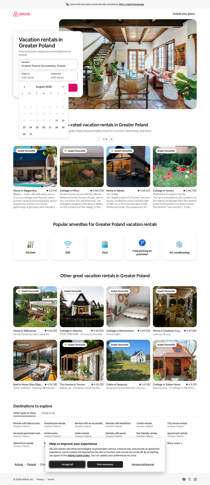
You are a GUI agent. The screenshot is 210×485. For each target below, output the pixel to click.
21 (56, 120)
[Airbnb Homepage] (21, 14)
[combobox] (48, 66)
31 (31, 134)
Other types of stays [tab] (24, 413)
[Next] (111, 139)
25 (37, 127)
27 (50, 127)
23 (24, 127)
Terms (50, 479)
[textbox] (33, 77)
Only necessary (105, 464)
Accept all (67, 464)
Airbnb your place (184, 14)
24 (30, 127)
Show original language (131, 4)
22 (63, 120)
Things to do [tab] (48, 413)
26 (43, 127)
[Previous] (99, 139)
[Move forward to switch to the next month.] (63, 87)
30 (24, 134)
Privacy (40, 479)
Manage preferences (143, 464)
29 (63, 127)
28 (56, 127)
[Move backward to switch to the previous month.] (25, 87)
